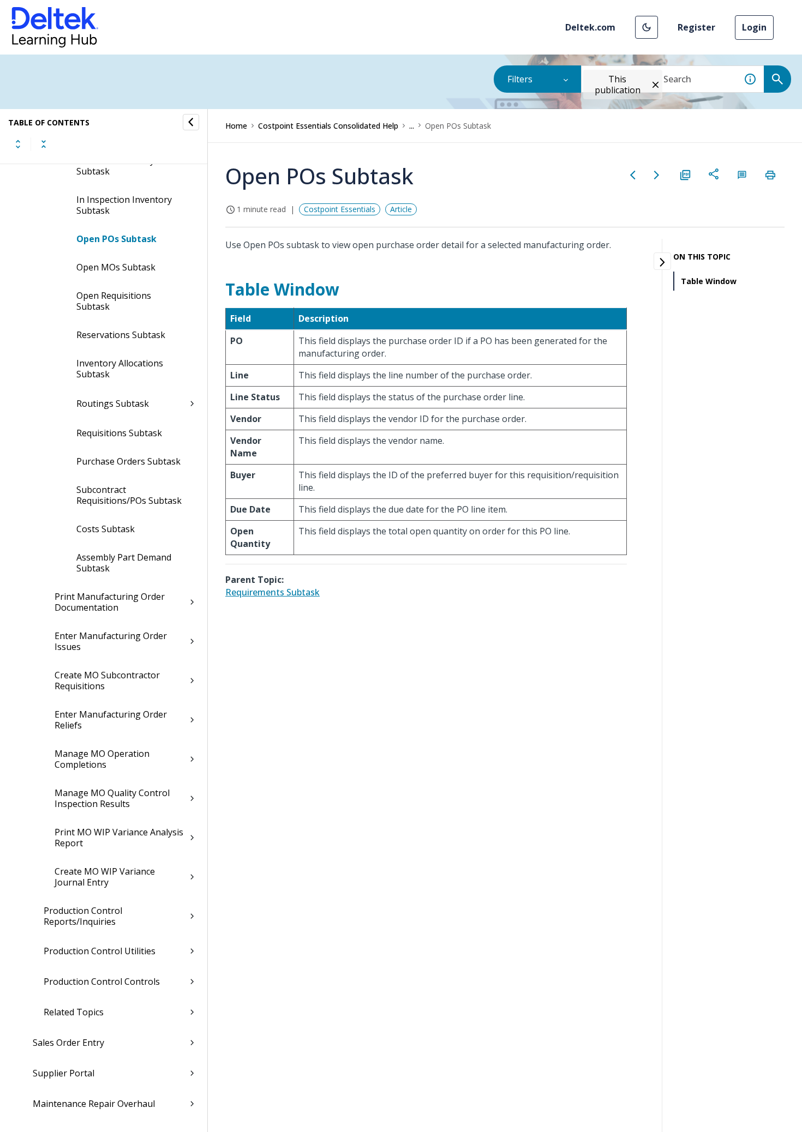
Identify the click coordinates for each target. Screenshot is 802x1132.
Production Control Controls (102, 981)
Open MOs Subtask (115, 267)
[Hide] (191, 122)
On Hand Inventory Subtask (115, 166)
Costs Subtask (105, 528)
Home (236, 125)
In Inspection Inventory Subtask (124, 205)
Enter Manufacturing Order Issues (111, 641)
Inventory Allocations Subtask (119, 369)
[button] (646, 27)
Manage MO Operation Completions (102, 759)
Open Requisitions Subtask (113, 301)
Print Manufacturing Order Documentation (110, 602)
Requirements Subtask (272, 592)
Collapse (43, 144)
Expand (18, 144)
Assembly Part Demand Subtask (123, 563)
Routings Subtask (112, 403)
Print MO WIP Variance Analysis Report (119, 837)
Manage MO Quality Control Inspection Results (112, 798)
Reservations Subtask (120, 334)
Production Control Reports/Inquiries (83, 916)
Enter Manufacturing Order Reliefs (111, 720)
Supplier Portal (63, 1073)
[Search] (777, 79)
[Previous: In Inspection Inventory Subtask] (633, 175)
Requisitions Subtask (119, 432)
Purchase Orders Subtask (128, 461)
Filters (519, 79)
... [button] (411, 125)
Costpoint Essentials (339, 209)
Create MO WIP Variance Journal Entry (105, 877)
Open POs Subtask (116, 238)
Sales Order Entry (68, 1042)
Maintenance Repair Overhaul (94, 1103)
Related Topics (74, 1012)
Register (696, 27)
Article (401, 209)
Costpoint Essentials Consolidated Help (328, 125)
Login (754, 27)
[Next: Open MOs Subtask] (657, 175)
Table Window (709, 281)
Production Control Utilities (99, 951)
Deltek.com (590, 27)
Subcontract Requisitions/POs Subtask (129, 495)
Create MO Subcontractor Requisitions (107, 680)
